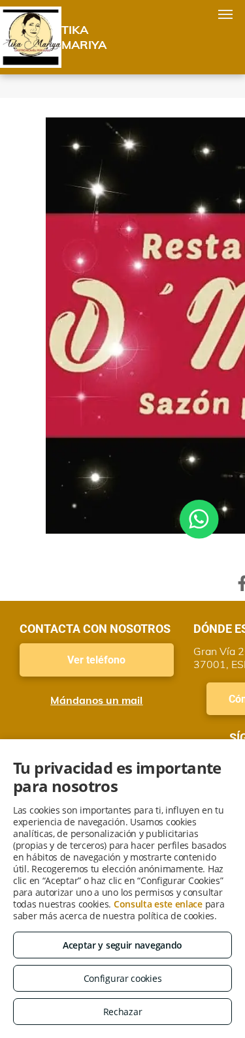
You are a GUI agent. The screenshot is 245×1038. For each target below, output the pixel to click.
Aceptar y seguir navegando (122, 945)
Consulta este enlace (158, 904)
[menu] (225, 14)
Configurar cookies (123, 978)
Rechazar (122, 1011)
